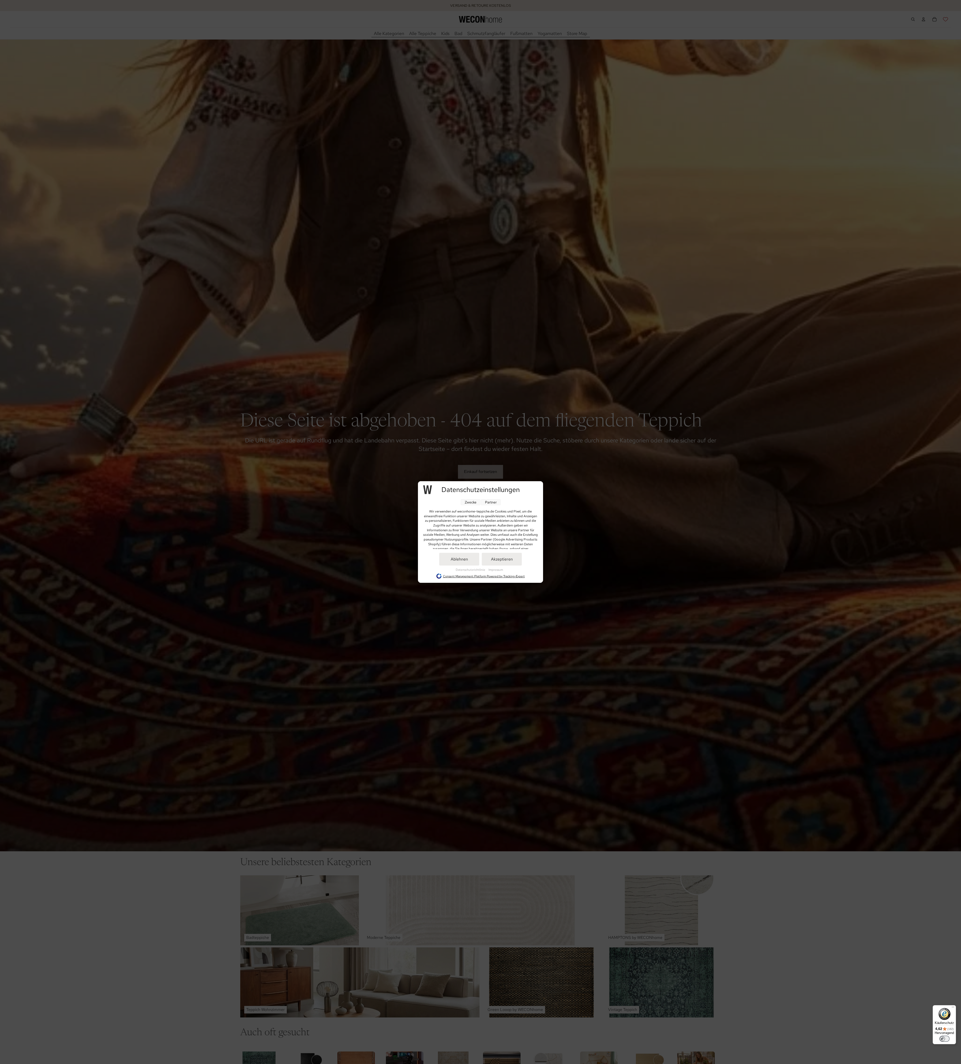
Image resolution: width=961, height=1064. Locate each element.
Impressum (496, 570)
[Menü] (953, 1008)
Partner (491, 502)
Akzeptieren (502, 559)
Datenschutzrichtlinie (471, 570)
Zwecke (470, 502)
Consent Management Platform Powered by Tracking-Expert (484, 576)
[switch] (944, 1039)
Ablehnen (459, 559)
